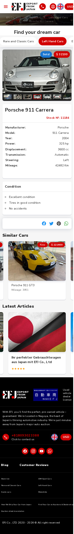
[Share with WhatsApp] (66, 223)
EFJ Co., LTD (13, 17)
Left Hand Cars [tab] (52, 41)
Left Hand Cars (58, 17)
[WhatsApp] (49, 451)
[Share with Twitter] (51, 223)
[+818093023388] (43, 6)
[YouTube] (41, 451)
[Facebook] (25, 451)
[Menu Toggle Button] (6, 6)
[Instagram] (33, 451)
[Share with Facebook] (44, 223)
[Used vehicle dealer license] (45, 395)
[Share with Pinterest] (58, 223)
